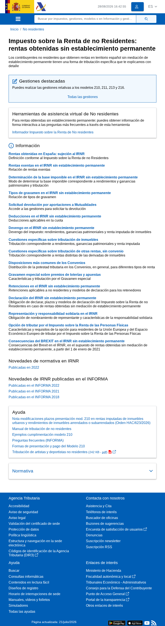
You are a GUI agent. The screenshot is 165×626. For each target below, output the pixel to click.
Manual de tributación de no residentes (41, 429)
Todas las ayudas (22, 611)
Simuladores (18, 605)
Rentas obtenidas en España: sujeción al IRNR (47, 154)
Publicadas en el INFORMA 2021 (34, 391)
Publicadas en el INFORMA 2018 (34, 397)
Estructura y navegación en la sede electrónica (35, 543)
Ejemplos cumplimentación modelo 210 (42, 434)
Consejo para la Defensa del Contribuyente (119, 588)
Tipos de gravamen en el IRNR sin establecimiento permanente (60, 193)
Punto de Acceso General (105, 594)
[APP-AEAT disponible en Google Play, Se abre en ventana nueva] (116, 622)
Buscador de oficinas (102, 518)
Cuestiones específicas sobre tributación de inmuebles (53, 239)
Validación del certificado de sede (34, 523)
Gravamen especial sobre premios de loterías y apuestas (55, 274)
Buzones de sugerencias (105, 523)
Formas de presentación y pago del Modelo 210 (48, 446)
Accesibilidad (19, 506)
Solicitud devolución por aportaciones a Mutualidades (52, 205)
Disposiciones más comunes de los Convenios (47, 263)
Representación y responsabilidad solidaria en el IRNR (53, 313)
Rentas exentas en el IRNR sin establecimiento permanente (57, 165)
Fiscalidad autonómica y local (108, 576)
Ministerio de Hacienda (103, 570)
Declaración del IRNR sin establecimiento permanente (52, 298)
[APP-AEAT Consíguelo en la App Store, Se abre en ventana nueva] (135, 622)
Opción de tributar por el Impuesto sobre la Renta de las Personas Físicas (68, 325)
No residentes (33, 29)
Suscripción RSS (99, 547)
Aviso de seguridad (23, 512)
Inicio (14, 29)
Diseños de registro (23, 588)
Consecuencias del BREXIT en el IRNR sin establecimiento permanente (67, 341)
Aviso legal (17, 518)
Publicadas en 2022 (24, 367)
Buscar (14, 570)
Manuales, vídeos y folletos (29, 600)
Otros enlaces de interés (104, 605)
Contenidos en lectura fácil (29, 582)
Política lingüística (22, 535)
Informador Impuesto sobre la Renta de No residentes (52, 132)
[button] (152, 6)
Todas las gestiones (82, 97)
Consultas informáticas (26, 576)
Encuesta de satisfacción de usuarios (114, 529)
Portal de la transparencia (105, 600)
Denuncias (94, 535)
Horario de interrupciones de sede (34, 594)
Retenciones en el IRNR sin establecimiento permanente (54, 286)
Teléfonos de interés (101, 512)
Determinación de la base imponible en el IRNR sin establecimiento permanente (73, 177)
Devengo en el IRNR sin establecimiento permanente (51, 228)
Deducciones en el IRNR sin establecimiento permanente (55, 216)
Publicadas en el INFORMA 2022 (34, 385)
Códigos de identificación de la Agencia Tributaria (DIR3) (39, 553)
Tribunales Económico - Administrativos (116, 582)
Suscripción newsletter (103, 541)
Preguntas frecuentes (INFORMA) (38, 440)
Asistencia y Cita (99, 506)
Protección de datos (24, 529)
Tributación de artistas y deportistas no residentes (59, 452)
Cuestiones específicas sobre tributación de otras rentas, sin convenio (66, 251)
